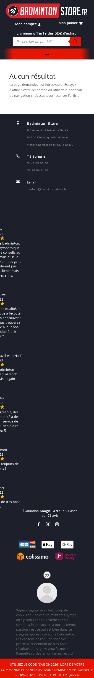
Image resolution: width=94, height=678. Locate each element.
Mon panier (68, 23)
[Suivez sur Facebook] (38, 524)
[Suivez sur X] (47, 524)
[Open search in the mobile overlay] (47, 41)
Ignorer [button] (74, 675)
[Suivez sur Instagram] (57, 524)
